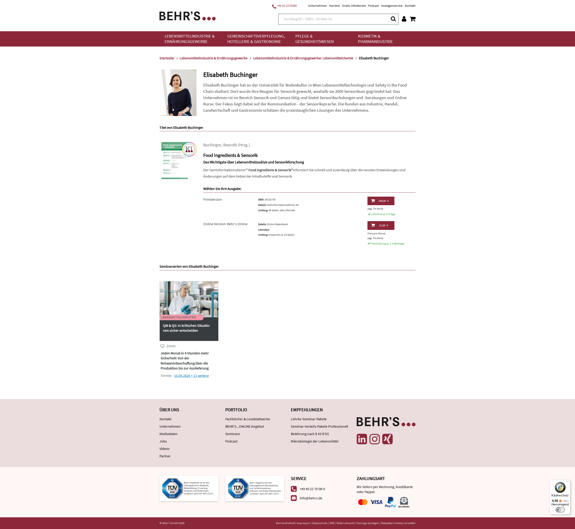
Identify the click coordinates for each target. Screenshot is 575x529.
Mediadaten (168, 433)
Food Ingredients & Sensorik (230, 155)
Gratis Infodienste (354, 6)
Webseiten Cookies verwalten (398, 523)
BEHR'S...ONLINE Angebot (244, 426)
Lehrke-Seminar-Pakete (309, 419)
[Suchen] (393, 18)
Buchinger (212, 144)
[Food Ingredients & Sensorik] (178, 160)
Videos (164, 448)
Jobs (163, 441)
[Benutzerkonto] (404, 19)
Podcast (373, 6)
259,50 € (383, 201)
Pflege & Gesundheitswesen (314, 38)
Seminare (232, 433)
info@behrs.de (311, 498)
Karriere (334, 6)
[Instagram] (374, 439)
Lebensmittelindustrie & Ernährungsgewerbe (190, 38)
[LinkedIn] (362, 439)
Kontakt (410, 6)
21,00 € (383, 225)
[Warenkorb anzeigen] (413, 19)
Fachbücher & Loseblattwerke (247, 419)
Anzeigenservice (391, 6)
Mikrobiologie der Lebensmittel (314, 441)
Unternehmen (317, 6)
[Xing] (387, 439)
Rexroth (230, 144)
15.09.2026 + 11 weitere (191, 375)
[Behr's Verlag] (187, 15)
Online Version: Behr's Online (225, 224)
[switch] (560, 509)
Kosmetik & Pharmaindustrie (375, 38)
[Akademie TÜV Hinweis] (254, 488)
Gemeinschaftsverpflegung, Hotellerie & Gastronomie (256, 38)
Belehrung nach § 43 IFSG (310, 433)
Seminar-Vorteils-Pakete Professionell (319, 426)
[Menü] (568, 482)
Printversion (212, 199)
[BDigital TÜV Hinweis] (189, 488)
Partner (165, 456)
